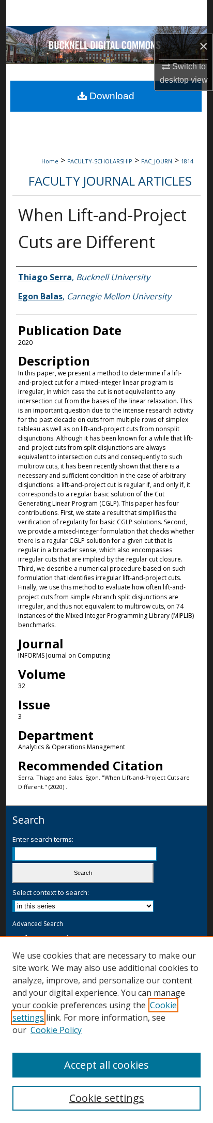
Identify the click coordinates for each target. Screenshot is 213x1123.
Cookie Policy (56, 1030)
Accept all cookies (106, 1065)
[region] (106, 1029)
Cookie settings (106, 1098)
